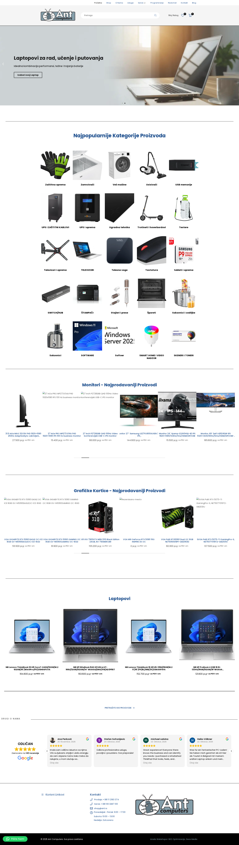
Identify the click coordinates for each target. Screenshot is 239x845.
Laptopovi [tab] (119, 598)
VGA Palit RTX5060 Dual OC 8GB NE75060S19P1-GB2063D (139, 540)
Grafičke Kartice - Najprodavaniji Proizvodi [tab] (119, 491)
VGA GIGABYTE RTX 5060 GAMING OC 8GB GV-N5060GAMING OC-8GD (23, 540)
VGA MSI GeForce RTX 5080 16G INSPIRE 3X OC (100, 540)
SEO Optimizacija (176, 839)
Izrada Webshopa (158, 839)
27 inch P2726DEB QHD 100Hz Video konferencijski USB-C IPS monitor (61, 434)
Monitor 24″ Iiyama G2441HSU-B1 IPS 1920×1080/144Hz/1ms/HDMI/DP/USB (139, 434)
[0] (182, 15)
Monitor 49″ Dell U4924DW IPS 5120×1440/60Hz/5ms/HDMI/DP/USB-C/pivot (177, 436)
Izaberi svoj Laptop (28, 72)
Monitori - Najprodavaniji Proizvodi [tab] (119, 385)
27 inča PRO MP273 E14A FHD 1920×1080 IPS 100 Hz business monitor (23, 434)
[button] (3, 64)
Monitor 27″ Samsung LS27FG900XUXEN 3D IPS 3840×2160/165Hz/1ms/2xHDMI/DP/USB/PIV (100, 436)
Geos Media (191, 839)
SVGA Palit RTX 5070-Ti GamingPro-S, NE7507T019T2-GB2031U (177, 540)
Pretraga (155, 15)
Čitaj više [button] (101, 763)
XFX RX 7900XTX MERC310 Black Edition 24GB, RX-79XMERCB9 (62, 540)
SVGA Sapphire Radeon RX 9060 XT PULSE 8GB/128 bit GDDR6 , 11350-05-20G (216, 541)
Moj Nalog (173, 15)
